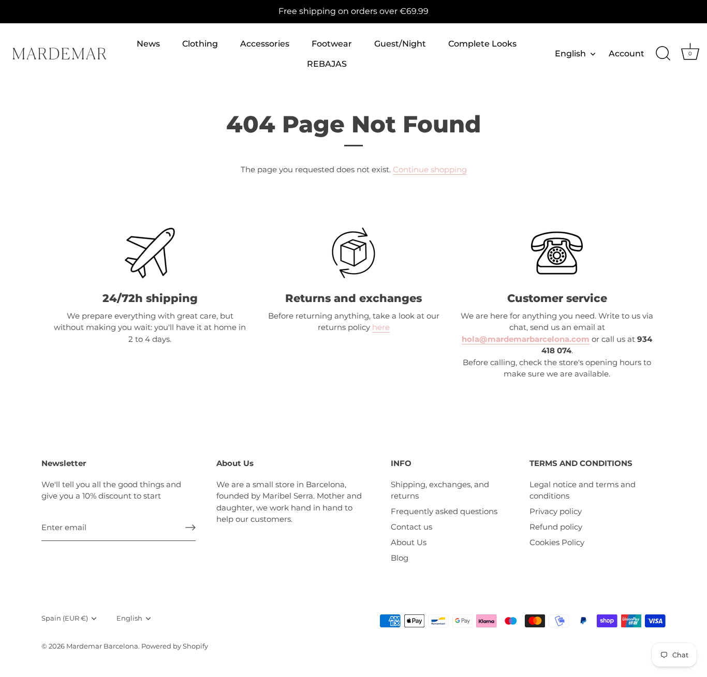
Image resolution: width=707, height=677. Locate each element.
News (148, 43)
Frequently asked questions (444, 511)
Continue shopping (430, 169)
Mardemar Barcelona (102, 646)
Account (626, 53)
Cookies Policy (556, 542)
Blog (399, 558)
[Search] (663, 53)
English (570, 53)
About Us (408, 542)
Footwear (332, 43)
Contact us (411, 527)
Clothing (200, 43)
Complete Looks (482, 43)
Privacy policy (555, 511)
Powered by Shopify (174, 646)
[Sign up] (190, 527)
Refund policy (555, 527)
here (381, 327)
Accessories (264, 43)
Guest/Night (400, 43)
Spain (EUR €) (64, 618)
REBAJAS (327, 63)
